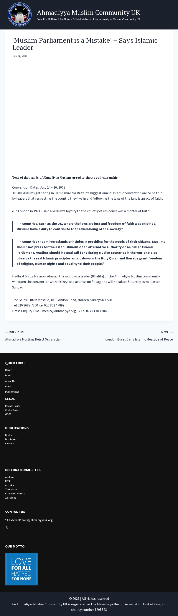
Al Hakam (10, 485)
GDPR (8, 414)
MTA (7, 481)
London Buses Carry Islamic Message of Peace (139, 335)
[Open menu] (169, 14)
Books (8, 435)
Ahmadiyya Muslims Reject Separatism (33, 335)
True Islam (11, 489)
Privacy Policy (12, 405)
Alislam (9, 477)
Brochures (10, 439)
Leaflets (9, 443)
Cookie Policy (12, 410)
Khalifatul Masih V (15, 493)
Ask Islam (10, 497)
